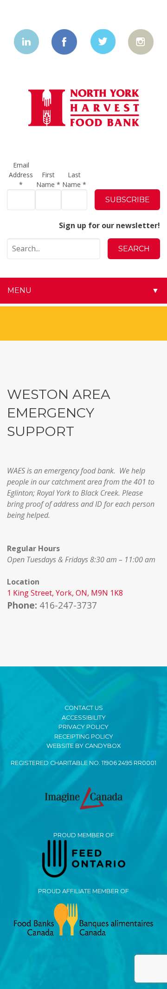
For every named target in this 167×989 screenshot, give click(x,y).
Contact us (83, 707)
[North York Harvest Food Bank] (83, 108)
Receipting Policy (83, 736)
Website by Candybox (83, 745)
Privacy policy (83, 726)
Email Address (21, 175)
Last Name (74, 179)
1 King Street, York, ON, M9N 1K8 (65, 593)
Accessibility (84, 717)
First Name (48, 179)
